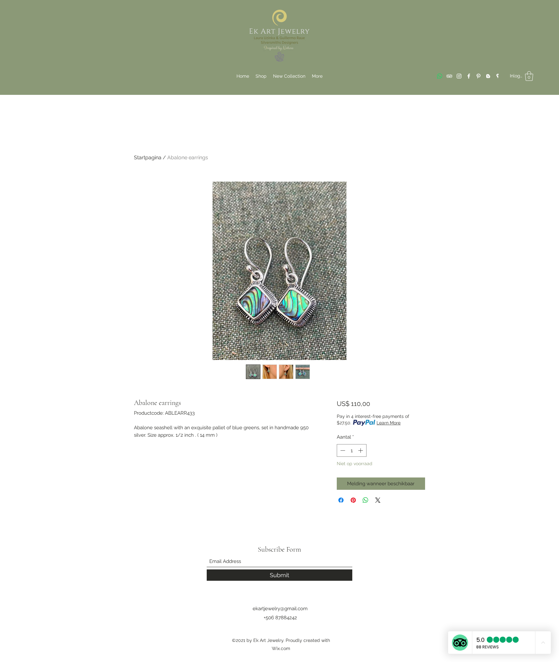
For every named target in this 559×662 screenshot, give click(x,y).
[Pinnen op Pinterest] (353, 500)
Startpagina (147, 157)
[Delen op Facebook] (341, 500)
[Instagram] (459, 76)
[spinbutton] (351, 450)
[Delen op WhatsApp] (365, 500)
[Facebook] (469, 76)
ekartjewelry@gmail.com (280, 609)
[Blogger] (488, 76)
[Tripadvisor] (449, 76)
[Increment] (361, 450)
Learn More (388, 422)
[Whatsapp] (439, 76)
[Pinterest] (478, 76)
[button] (529, 76)
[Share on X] (378, 500)
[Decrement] (342, 450)
